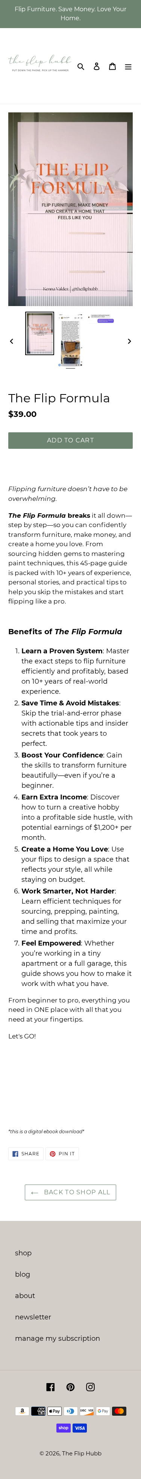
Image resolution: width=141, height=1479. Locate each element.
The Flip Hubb (82, 1453)
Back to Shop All (76, 1192)
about (25, 1296)
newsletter (33, 1317)
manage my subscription (57, 1338)
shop (23, 1253)
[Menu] (128, 66)
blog (22, 1274)
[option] (39, 333)
